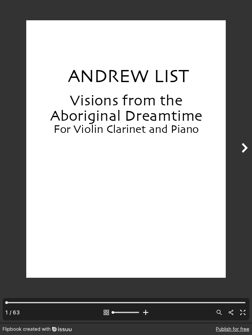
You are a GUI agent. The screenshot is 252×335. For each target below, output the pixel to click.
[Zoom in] (145, 312)
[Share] (231, 312)
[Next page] (244, 161)
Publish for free (232, 329)
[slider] (126, 312)
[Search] (219, 312)
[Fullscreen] (243, 312)
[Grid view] (106, 312)
